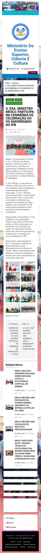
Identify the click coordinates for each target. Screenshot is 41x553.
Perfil (19, 542)
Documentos (31, 547)
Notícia (18, 100)
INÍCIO (13, 542)
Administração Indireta (13, 544)
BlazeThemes (28, 538)
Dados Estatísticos (11, 547)
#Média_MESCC (12, 316)
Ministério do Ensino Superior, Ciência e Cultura (20, 54)
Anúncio (9, 100)
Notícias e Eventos (14, 103)
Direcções (26, 542)
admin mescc (12, 129)
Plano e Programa (29, 544)
